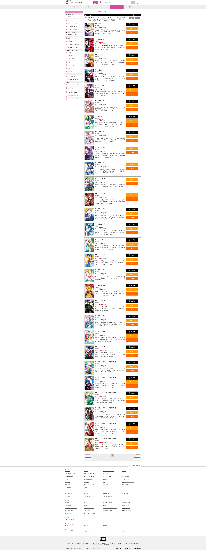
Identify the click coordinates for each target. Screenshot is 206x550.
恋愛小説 (105, 479)
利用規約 (68, 548)
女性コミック (103, 11)
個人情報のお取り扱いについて (77, 548)
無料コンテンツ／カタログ (90, 513)
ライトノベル (106, 473)
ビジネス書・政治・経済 (108, 471)
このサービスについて (73, 84)
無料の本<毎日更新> (72, 38)
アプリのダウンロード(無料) (72, 92)
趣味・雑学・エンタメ (89, 484)
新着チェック (71, 16)
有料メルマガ (68, 513)
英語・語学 (67, 482)
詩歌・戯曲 (105, 484)
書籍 (89, 7)
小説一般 (124, 471)
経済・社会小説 (125, 476)
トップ (75, 7)
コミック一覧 (96, 11)
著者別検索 (70, 55)
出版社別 (86, 525)
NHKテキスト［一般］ (127, 510)
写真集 (85, 487)
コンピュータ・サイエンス (71, 508)
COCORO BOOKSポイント (74, 47)
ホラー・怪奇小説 (69, 476)
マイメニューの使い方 (73, 99)
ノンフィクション (88, 479)
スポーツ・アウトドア (89, 508)
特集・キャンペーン (72, 23)
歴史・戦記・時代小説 (89, 473)
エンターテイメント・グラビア (110, 508)
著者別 (66, 525)
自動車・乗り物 (125, 505)
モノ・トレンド (68, 505)
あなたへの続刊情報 (72, 29)
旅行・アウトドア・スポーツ (128, 482)
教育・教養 (86, 482)
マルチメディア (68, 487)
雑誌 (130, 7)
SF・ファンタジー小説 (89, 476)
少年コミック (106, 493)
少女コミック (68, 496)
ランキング (70, 20)
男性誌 (85, 505)
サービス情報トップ (69, 532)
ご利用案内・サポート (73, 95)
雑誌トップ (67, 502)
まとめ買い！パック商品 (73, 44)
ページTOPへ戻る (133, 465)
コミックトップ (68, 493)
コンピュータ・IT (125, 473)
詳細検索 (70, 52)
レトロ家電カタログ (72, 26)
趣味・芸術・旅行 (69, 510)
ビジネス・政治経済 (107, 502)
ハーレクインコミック (108, 496)
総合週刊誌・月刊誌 (126, 502)
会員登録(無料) (71, 88)
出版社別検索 (71, 59)
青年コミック (125, 493)
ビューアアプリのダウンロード (110, 532)
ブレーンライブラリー (73, 76)
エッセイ (67, 479)
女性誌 (104, 505)
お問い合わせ (125, 532)
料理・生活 (67, 484)
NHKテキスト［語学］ (108, 510)
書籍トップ (67, 471)
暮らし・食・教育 (126, 508)
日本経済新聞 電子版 (69, 519)
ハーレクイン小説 (126, 479)
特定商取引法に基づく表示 (91, 548)
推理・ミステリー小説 (70, 473)
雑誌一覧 (86, 502)
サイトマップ (100, 548)
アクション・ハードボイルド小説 (110, 476)
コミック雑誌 (87, 510)
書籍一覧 (86, 471)
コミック (117, 7)
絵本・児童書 (125, 484)
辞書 (104, 482)
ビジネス (103, 7)
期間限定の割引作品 (72, 34)
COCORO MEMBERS (73, 79)
